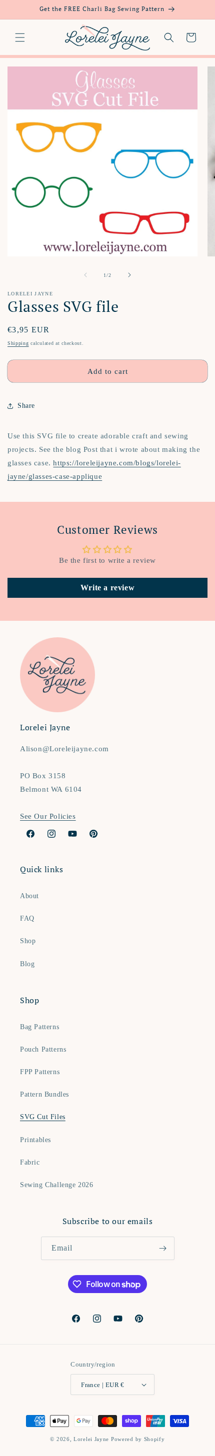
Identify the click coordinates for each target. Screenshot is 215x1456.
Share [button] (26, 405)
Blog (27, 964)
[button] (20, 37)
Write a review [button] (107, 587)
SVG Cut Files (43, 1117)
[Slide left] (85, 275)
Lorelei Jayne (91, 1439)
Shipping (18, 343)
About (29, 896)
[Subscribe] (163, 1248)
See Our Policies (48, 816)
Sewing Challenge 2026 (57, 1185)
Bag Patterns (39, 1027)
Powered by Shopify (138, 1439)
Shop (28, 941)
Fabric (30, 1162)
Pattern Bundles (44, 1094)
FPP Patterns (40, 1072)
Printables (35, 1140)
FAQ (27, 918)
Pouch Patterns (43, 1049)
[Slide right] (129, 275)
